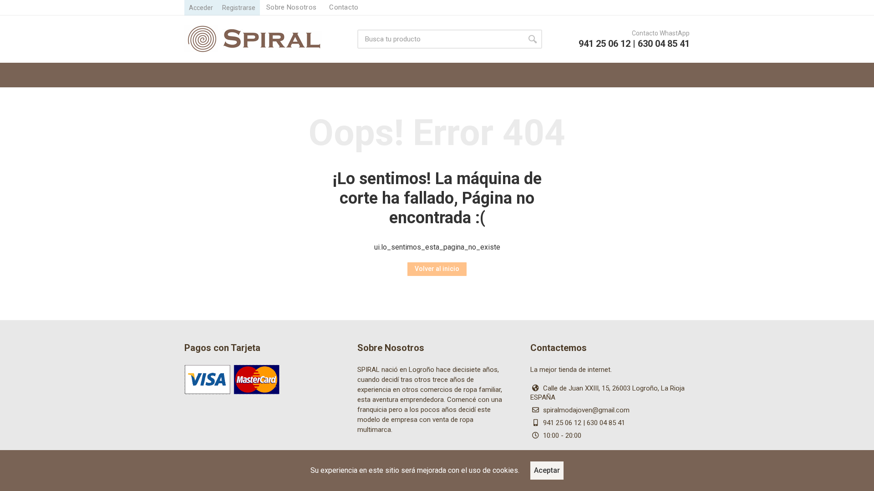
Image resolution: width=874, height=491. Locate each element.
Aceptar (547, 470)
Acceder (201, 7)
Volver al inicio (437, 268)
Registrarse (238, 7)
